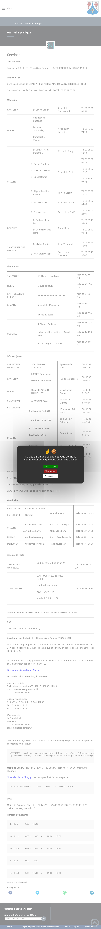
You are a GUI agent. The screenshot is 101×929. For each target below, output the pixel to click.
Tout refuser (50, 471)
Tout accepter (50, 466)
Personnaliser (50, 476)
